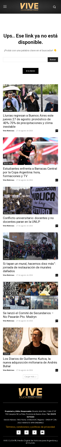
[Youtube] (42, 432)
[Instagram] (26, 432)
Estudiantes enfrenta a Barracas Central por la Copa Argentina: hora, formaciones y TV (30, 172)
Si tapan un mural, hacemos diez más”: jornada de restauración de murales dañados (29, 267)
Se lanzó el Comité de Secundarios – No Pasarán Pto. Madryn (28, 315)
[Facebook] (19, 432)
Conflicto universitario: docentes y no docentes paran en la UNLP (28, 220)
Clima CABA (8, 110)
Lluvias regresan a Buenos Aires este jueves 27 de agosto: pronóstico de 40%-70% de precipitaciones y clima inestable (28, 121)
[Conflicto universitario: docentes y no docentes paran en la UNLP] (30, 200)
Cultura (6, 259)
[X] (34, 432)
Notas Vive (8, 164)
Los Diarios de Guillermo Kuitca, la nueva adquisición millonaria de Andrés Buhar (30, 362)
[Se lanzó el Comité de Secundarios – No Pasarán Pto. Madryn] (30, 295)
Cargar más (29, 376)
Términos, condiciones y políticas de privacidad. (30, 426)
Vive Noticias (8, 130)
